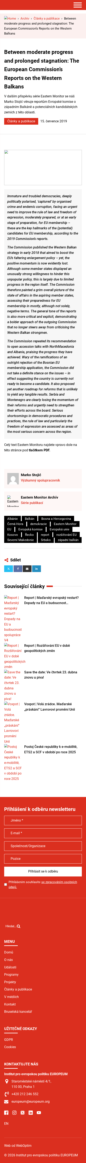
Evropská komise (30, 529)
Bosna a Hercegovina (56, 519)
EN (6, 1124)
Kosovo (12, 535)
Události (10, 967)
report (45, 535)
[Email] (27, 568)
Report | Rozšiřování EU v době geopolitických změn (47, 648)
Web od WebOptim (18, 1146)
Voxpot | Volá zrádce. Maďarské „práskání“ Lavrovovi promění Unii (49, 706)
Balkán (29, 519)
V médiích (11, 997)
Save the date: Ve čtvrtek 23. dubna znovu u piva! (50, 675)
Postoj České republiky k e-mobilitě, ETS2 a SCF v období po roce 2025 (50, 749)
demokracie (38, 524)
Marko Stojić (31, 475)
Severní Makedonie (20, 540)
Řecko (29, 535)
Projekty (10, 982)
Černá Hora (15, 524)
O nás (8, 960)
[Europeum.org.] (10, 18)
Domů (8, 952)
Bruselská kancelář (18, 1012)
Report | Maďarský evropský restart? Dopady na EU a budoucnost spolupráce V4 (51, 601)
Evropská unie (59, 529)
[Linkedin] (36, 568)
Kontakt (10, 1004)
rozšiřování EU (66, 535)
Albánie (12, 519)
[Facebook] (18, 568)
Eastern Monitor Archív (39, 497)
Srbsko (46, 540)
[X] (8, 568)
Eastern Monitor (65, 524)
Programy (11, 975)
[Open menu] (77, 4)
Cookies (10, 1047)
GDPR (8, 1040)
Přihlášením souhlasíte (43, 884)
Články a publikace (21, 121)
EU (9, 529)
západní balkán (68, 540)
